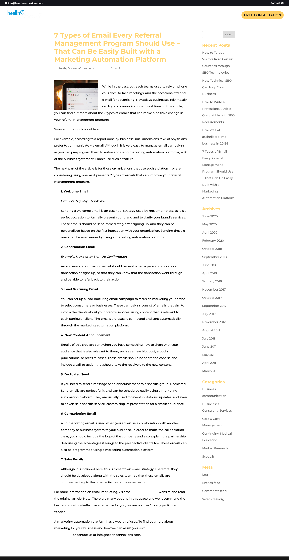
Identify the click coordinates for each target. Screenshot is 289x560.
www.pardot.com (115, 129)
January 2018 (212, 281)
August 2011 (211, 330)
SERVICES (176, 15)
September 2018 (214, 257)
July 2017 (209, 314)
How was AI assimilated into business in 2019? (215, 136)
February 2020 (213, 240)
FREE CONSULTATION (262, 15)
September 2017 (214, 306)
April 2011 (209, 363)
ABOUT (157, 15)
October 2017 (212, 298)
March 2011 (210, 371)
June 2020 (210, 216)
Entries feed (211, 483)
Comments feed (214, 491)
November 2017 (214, 289)
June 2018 (209, 265)
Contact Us (277, 3)
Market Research (215, 448)
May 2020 (209, 224)
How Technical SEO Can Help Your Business (217, 87)
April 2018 (209, 273)
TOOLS (214, 15)
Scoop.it (116, 68)
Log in (207, 475)
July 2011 (208, 338)
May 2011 (208, 355)
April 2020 (209, 232)
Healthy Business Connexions (76, 68)
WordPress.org (213, 499)
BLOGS (231, 15)
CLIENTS (197, 15)
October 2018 (212, 249)
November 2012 (214, 322)
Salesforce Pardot (144, 492)
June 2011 (209, 346)
